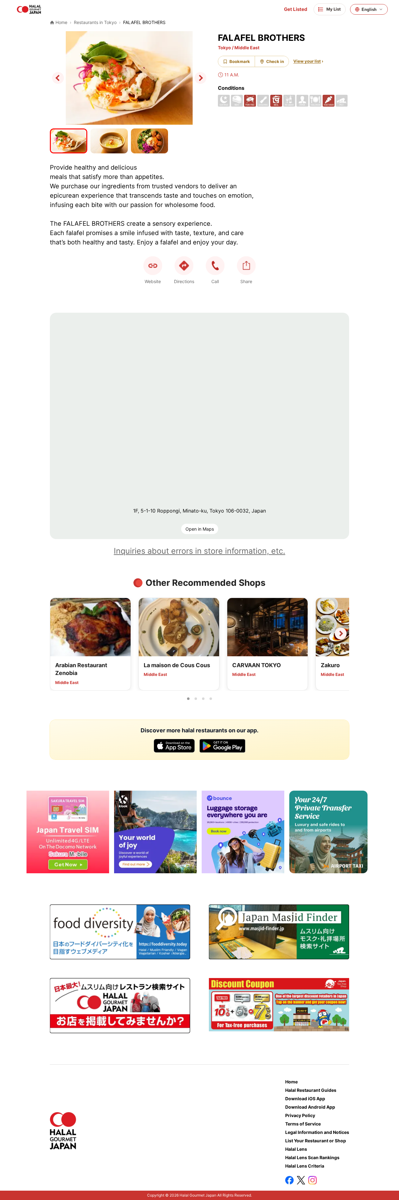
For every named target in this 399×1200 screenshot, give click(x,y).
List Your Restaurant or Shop (315, 1140)
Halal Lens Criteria (304, 1166)
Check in (275, 61)
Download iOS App (305, 1098)
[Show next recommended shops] (341, 633)
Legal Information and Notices (317, 1132)
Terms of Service (303, 1123)
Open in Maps (199, 529)
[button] (215, 265)
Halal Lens (296, 1149)
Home (291, 1081)
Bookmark (239, 61)
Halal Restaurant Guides (310, 1090)
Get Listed (295, 9)
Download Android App (310, 1107)
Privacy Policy (300, 1115)
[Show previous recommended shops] (58, 633)
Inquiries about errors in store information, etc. (199, 551)
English (369, 9)
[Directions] (184, 265)
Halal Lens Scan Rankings (312, 1157)
